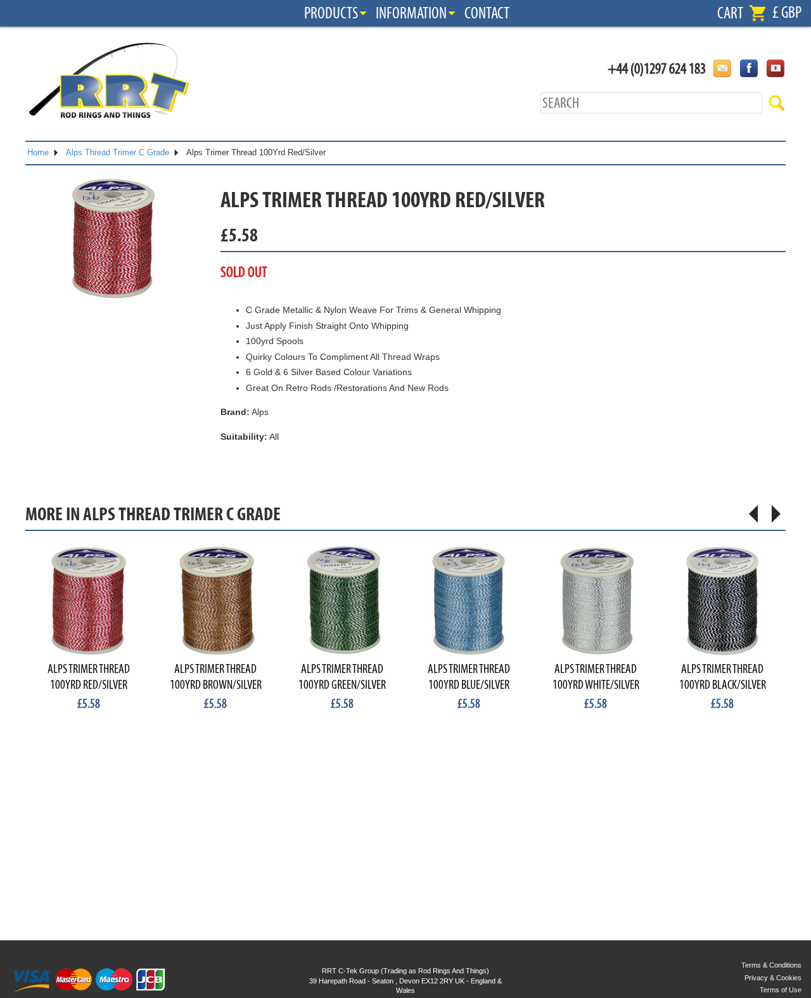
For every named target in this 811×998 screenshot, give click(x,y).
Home (38, 152)
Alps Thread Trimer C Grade (117, 152)
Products (331, 13)
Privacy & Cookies (772, 978)
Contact (486, 13)
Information (411, 13)
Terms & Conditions (771, 965)
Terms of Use (780, 990)
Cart (730, 13)
